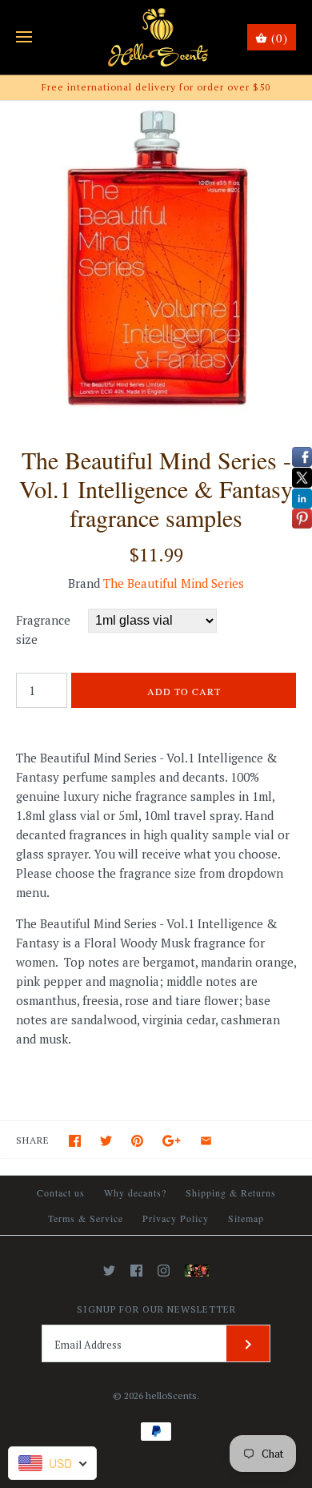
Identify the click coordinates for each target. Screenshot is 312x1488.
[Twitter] (109, 1271)
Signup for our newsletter (156, 1309)
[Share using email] (206, 1141)
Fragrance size (43, 629)
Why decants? (135, 1192)
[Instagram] (164, 1271)
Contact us (61, 1192)
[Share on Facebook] (75, 1141)
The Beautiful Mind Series (173, 583)
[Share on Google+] (171, 1141)
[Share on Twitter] (106, 1141)
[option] (156, 257)
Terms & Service (85, 1218)
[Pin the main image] (137, 1141)
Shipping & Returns (231, 1192)
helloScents (171, 1395)
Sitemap (246, 1218)
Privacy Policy (175, 1218)
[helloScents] (156, 37)
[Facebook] (136, 1271)
